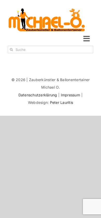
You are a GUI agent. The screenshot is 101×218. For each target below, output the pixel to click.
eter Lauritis (62, 102)
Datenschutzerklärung (38, 95)
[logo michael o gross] (46, 9)
